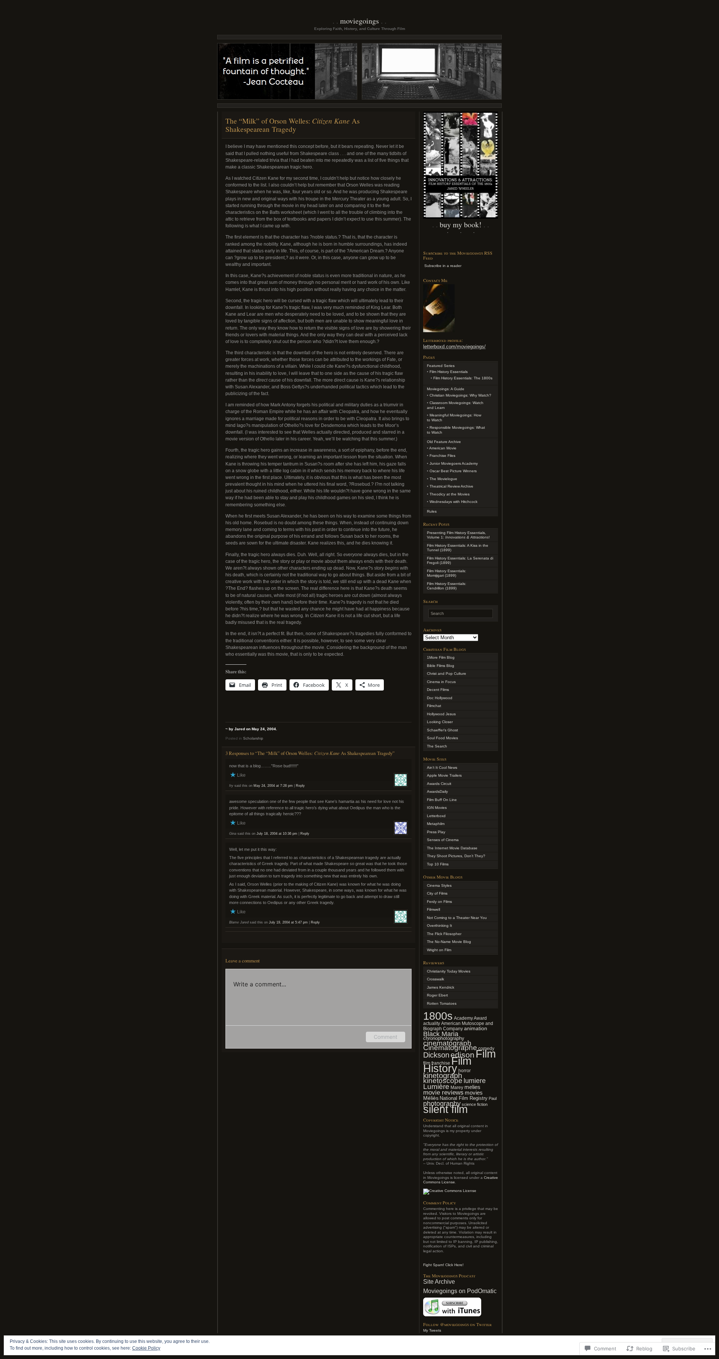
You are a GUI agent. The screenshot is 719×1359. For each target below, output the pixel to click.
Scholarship (253, 738)
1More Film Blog (441, 657)
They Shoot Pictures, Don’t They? (456, 856)
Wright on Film (439, 950)
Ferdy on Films (439, 902)
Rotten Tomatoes (441, 1003)
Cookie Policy (146, 1348)
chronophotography (443, 1038)
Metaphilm (436, 824)
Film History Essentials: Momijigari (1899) (446, 573)
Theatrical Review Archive (451, 486)
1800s (438, 1016)
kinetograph (442, 1075)
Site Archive (439, 1281)
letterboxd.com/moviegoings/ (454, 346)
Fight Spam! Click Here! (443, 1265)
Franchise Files (442, 455)
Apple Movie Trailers (444, 775)
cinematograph (447, 1043)
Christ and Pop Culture (446, 673)
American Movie (442, 448)
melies (472, 1087)
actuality (431, 1023)
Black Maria (440, 1034)
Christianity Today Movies (448, 971)
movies (474, 1092)
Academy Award (470, 1018)
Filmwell (433, 909)
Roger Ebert (437, 995)
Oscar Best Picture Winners (453, 471)
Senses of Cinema (443, 840)
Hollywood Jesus (441, 714)
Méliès (431, 1098)
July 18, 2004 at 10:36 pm (277, 833)
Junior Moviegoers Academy (454, 463)
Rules (432, 511)
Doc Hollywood (439, 698)
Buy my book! (461, 224)
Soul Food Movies (442, 738)
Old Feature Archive (444, 442)
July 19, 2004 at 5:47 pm (288, 922)
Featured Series (441, 366)
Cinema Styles (439, 885)
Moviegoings (359, 21)
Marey (456, 1087)
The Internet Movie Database (452, 848)
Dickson (436, 1055)
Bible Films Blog (440, 666)
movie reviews (443, 1092)
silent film (445, 1109)
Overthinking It (439, 925)
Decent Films (438, 690)
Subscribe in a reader (442, 266)
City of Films (437, 893)
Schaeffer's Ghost (442, 730)
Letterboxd (436, 816)
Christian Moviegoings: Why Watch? (460, 395)
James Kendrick (440, 987)
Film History (447, 1064)
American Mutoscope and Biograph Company (458, 1026)
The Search (437, 746)
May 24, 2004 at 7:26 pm (273, 786)
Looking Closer (440, 722)
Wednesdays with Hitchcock (453, 502)
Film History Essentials (449, 372)
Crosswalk (435, 979)
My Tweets (432, 1330)
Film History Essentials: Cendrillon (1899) (446, 586)
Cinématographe (450, 1048)
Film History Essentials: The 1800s (462, 378)
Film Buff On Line (442, 800)
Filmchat (434, 706)
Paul (493, 1098)
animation (475, 1028)
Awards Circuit (439, 784)
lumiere (475, 1081)
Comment (385, 1037)
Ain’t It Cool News (442, 767)
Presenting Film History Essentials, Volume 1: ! (458, 535)
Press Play (436, 832)
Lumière (436, 1086)
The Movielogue (443, 479)
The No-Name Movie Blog (449, 942)
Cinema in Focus (441, 682)
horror (464, 1070)
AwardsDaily (437, 791)
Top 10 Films (438, 864)
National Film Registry (464, 1098)
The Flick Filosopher (444, 934)
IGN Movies (437, 808)
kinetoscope (442, 1080)
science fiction (475, 1104)
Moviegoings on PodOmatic (460, 1291)
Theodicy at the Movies (450, 494)
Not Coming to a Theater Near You (457, 918)
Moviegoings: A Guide (445, 389)
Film (486, 1054)
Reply (300, 786)
